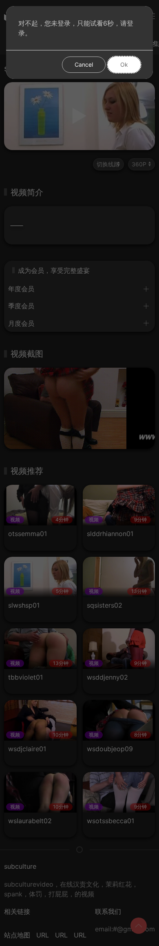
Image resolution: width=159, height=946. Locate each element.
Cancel (84, 64)
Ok (124, 64)
